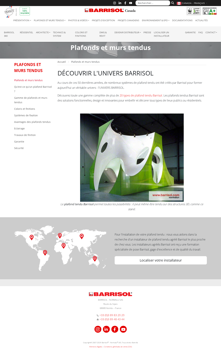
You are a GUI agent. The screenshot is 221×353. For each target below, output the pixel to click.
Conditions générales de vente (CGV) (118, 346)
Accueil (61, 61)
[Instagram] (114, 3)
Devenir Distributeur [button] (126, 32)
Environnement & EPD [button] (155, 20)
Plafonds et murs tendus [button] (49, 20)
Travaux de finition (25, 135)
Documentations (182, 20)
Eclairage (19, 128)
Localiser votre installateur (161, 260)
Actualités (201, 20)
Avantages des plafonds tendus (32, 122)
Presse (147, 32)
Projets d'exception (103, 20)
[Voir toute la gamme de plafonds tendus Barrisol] (132, 157)
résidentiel (26, 32)
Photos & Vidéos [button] (78, 20)
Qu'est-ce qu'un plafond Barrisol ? (33, 89)
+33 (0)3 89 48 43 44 (111, 319)
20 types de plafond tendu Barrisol (141, 95)
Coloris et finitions (81, 34)
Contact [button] (210, 32)
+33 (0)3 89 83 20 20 (111, 315)
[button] (192, 3)
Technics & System (59, 34)
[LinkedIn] (119, 3)
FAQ (200, 32)
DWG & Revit (103, 34)
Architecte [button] (42, 32)
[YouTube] (130, 3)
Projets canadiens (128, 20)
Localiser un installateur (161, 34)
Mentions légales (95, 346)
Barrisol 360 (9, 34)
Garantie (190, 32)
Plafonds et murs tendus (28, 80)
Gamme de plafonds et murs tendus (30, 100)
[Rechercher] (172, 2)
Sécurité (19, 148)
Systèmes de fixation (26, 115)
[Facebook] (125, 3)
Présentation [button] (21, 20)
